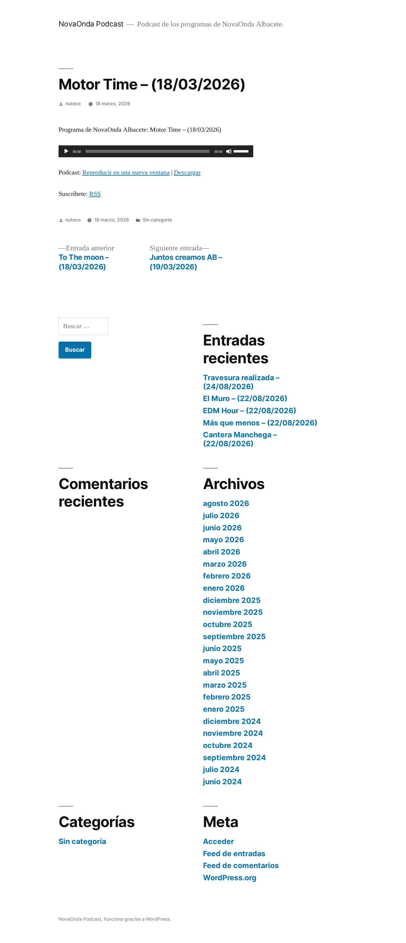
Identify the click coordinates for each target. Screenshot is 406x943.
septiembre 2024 (234, 757)
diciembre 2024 (232, 721)
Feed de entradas (234, 853)
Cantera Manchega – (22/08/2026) (240, 439)
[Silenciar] (229, 151)
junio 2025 (222, 648)
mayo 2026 (223, 539)
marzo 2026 (225, 563)
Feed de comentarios (241, 865)
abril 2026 (221, 551)
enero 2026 (224, 588)
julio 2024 (221, 769)
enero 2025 (224, 709)
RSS (95, 194)
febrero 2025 (227, 696)
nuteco (73, 103)
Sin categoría (157, 220)
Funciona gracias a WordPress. (137, 919)
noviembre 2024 (233, 733)
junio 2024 (222, 781)
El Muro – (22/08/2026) (245, 398)
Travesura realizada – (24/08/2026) (241, 382)
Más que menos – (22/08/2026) (260, 422)
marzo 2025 (225, 684)
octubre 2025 (227, 624)
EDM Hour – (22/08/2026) (249, 410)
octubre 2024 (228, 745)
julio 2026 (221, 515)
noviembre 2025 (233, 612)
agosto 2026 (226, 503)
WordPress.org (229, 877)
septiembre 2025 (234, 636)
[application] (156, 151)
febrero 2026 (227, 575)
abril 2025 (221, 672)
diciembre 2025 (232, 600)
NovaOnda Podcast (91, 23)
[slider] (242, 150)
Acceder (218, 841)
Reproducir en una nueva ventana (126, 172)
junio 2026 (222, 527)
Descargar (187, 172)
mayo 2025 (223, 660)
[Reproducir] (66, 151)
